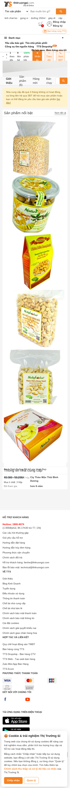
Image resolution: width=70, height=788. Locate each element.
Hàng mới (36, 80)
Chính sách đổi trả (12, 557)
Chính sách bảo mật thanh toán (20, 613)
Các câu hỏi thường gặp (16, 532)
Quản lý (31, 780)
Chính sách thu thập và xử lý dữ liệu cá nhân (30, 768)
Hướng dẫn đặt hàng (14, 542)
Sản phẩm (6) (22, 81)
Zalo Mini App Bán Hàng (16, 664)
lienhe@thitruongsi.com (36, 562)
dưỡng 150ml (38, 18)
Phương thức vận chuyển (16, 552)
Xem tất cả (60, 112)
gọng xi (24, 18)
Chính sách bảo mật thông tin (18, 618)
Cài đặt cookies (11, 623)
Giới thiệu (9, 80)
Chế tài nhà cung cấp (14, 603)
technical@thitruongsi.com (35, 567)
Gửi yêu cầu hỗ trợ (13, 537)
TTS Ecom (8, 669)
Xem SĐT (60, 58)
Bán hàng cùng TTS (56, 31)
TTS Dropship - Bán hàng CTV (19, 654)
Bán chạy (49, 80)
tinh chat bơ (11, 18)
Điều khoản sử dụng (13, 593)
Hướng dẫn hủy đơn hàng (16, 547)
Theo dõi (49, 58)
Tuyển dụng (9, 588)
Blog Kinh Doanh (12, 583)
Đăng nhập (59, 21)
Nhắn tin (37, 58)
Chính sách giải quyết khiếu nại (19, 628)
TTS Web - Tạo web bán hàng (19, 659)
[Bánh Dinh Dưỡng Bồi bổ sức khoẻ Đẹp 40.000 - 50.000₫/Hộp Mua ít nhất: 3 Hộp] (35, 433)
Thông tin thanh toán (14, 598)
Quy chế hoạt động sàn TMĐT (19, 644)
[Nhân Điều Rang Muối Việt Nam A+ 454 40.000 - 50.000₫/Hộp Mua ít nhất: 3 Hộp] (35, 375)
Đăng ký (58, 25)
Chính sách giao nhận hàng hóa (20, 633)
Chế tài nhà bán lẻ (12, 608)
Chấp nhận (13, 780)
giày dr (52, 18)
